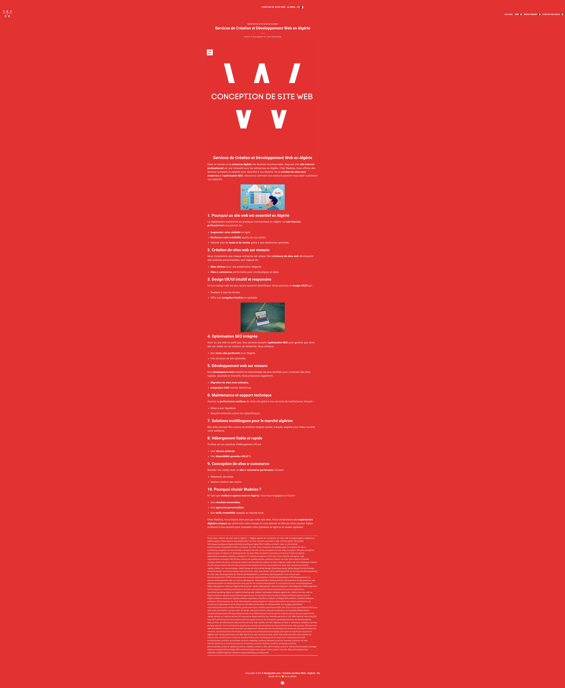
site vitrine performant (225, 634)
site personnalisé (245, 631)
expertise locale (295, 580)
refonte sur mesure (222, 616)
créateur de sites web (283, 559)
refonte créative (281, 613)
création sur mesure (222, 568)
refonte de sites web (298, 613)
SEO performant (219, 619)
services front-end (223, 625)
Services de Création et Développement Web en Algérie (262, 28)
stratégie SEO (221, 649)
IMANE (278, 37)
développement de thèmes (231, 574)
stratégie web (253, 649)
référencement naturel (263, 613)
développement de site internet (289, 571)
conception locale (286, 553)
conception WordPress (230, 559)
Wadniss (290, 168)
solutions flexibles (262, 643)
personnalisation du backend (283, 610)
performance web (262, 610)
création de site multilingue (297, 562)
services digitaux (272, 622)
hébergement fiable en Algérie (226, 586)
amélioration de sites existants (251, 541)
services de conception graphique (271, 619)
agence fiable (220, 541)
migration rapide (250, 601)
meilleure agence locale (224, 595)
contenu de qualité (248, 559)
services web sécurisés (232, 628)
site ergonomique (304, 628)
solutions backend (266, 640)
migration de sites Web (232, 601)
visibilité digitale (223, 653)
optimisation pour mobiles (253, 607)
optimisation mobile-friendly (228, 607)
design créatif (238, 568)
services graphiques (241, 625)
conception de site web (275, 550)
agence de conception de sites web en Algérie (277, 538)
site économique (275, 628)
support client (266, 649)
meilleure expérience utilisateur (253, 598)
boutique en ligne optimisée (230, 544)
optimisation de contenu (285, 601)
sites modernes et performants (240, 637)
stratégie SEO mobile (236, 649)
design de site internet (254, 568)
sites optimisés (289, 637)
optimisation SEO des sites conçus (281, 607)
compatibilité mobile (229, 547)
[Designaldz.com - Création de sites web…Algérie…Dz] (16, 14)
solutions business (283, 640)
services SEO (303, 625)
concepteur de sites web (250, 547)
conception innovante (268, 553)
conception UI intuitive (246, 556)
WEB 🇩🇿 (518, 14)
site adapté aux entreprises (256, 628)
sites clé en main (275, 634)
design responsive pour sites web (248, 571)
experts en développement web (231, 583)
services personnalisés (260, 625)
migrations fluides (266, 601)
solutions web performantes (267, 646)
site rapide (274, 631)
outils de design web (244, 610)
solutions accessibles (230, 640)
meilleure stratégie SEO (277, 598)
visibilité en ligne (238, 653)
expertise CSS (281, 580)
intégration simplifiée (222, 589)
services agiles (248, 619)
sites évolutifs (290, 634)
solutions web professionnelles (294, 646)
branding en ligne (250, 544)
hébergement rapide (249, 586)
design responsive (224, 571)
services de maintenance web (225, 622)
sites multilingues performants (268, 637)
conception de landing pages (274, 547)
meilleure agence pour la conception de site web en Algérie (261, 595)
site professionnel (261, 631)
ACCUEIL (509, 14)
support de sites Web (282, 649)
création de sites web (261, 565)
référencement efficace (225, 613)
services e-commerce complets (295, 622)
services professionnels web (283, 625)
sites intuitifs (220, 637)
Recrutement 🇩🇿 (532, 14)
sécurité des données (267, 616)
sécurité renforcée (304, 616)
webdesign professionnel (257, 653)
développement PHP (284, 577)
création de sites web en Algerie (262, 24)
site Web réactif (242, 634)
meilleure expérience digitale (226, 598)
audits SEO (293, 541)
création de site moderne (273, 562)
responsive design (249, 616)
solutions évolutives (244, 643)
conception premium (227, 556)
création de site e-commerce (227, 562)
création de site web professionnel (235, 565)
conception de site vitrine (253, 550)
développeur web (251, 580)
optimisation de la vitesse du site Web (236, 604)
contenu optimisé (265, 559)
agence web (232, 541)
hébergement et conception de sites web (281, 583)
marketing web (247, 592)
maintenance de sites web (243, 589)
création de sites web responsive (286, 565)
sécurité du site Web (287, 616)
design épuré (287, 568)
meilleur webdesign (263, 592)
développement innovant (243, 577)
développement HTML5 (221, 577)
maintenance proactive (282, 589)
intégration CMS (300, 586)
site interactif (221, 631)
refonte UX (236, 616)
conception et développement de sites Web (239, 553)
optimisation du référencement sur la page (272, 604)
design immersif (301, 568)
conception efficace (295, 550)
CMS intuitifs (264, 544)
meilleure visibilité (296, 598)
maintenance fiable (263, 589)
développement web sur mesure (229, 580)
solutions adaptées (249, 640)
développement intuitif (265, 577)
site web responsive (259, 634)
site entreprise (290, 628)
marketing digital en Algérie (228, 592)
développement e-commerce (256, 574)
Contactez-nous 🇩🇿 (552, 14)
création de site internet (251, 562)
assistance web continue (276, 541)
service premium (234, 619)
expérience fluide (266, 580)
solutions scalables (245, 646)
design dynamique (273, 568)
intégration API (285, 586)
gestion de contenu (254, 583)
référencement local (244, 613)
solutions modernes (279, 643)
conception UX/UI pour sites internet (273, 556)
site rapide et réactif (289, 631)
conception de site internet (229, 550)
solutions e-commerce (225, 643)
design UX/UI (269, 571)
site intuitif (232, 631)
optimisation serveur (226, 610)
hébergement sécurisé (268, 586)
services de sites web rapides (251, 622)
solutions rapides (229, 646)
